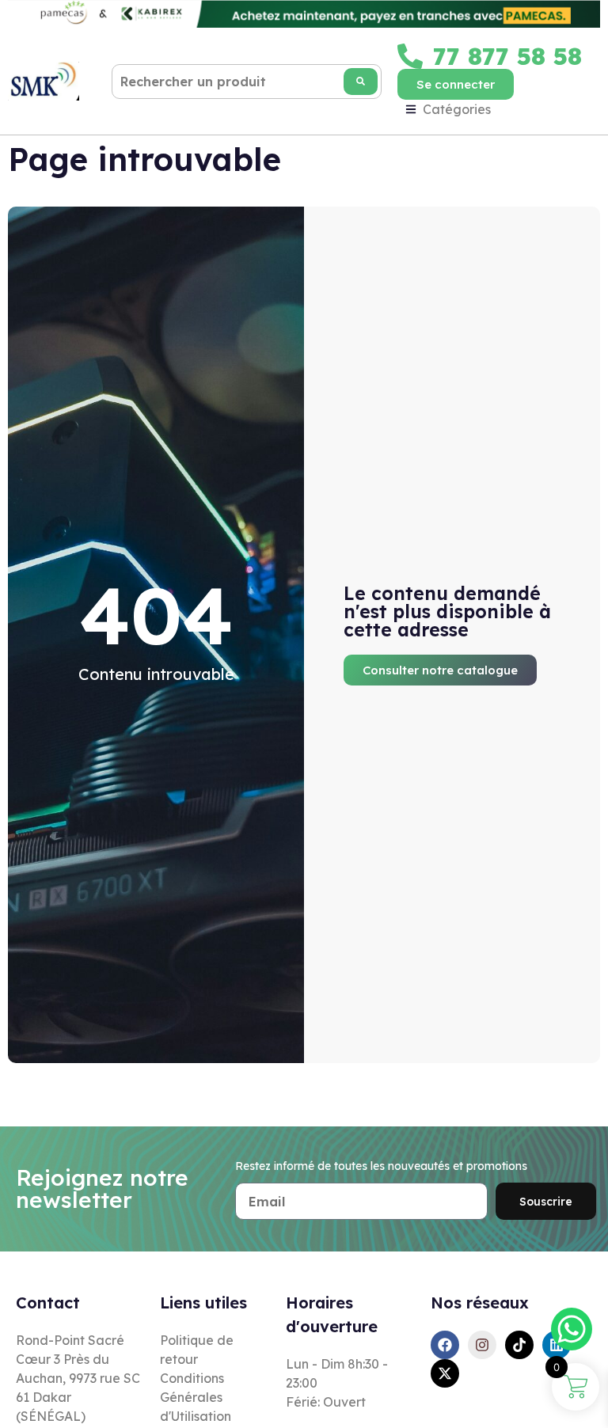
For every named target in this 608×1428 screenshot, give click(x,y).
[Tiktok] (519, 1345)
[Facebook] (445, 1345)
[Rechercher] (361, 81)
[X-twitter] (445, 1373)
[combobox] (247, 81)
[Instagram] (482, 1345)
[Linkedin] (556, 1345)
